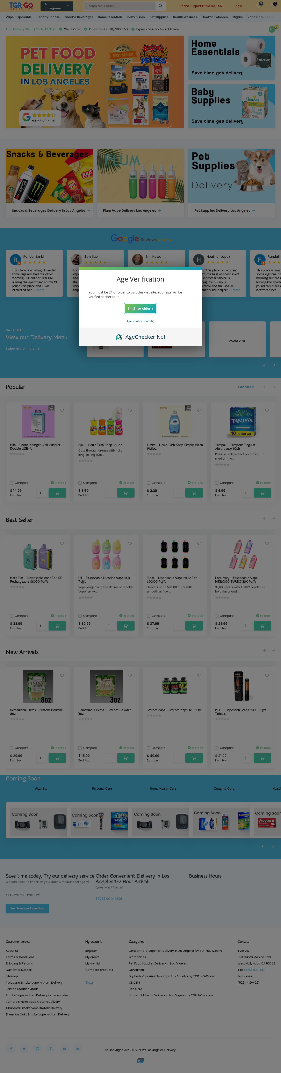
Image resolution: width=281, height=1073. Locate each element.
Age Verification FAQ (140, 321)
